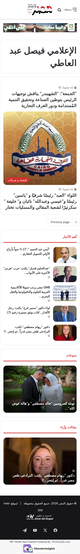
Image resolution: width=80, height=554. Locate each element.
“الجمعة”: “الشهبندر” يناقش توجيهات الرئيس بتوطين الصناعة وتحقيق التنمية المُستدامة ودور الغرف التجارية (43, 99)
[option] (40, 389)
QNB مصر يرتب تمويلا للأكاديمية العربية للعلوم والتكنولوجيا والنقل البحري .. (30, 291)
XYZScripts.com (61, 541)
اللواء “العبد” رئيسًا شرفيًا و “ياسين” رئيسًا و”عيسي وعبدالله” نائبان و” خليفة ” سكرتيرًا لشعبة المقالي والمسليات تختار (40, 201)
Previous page (60, 222)
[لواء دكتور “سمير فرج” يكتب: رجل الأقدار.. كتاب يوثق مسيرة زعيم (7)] (65, 314)
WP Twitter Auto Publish (23, 541)
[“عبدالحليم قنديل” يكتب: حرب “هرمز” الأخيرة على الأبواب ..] (65, 274)
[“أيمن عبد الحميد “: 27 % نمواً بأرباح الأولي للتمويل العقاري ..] (65, 255)
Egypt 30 (68, 87)
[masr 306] (40, 9)
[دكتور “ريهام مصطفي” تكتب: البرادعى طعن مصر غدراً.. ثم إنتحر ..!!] (65, 333)
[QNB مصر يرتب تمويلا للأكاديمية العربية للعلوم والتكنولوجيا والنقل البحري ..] (65, 293)
